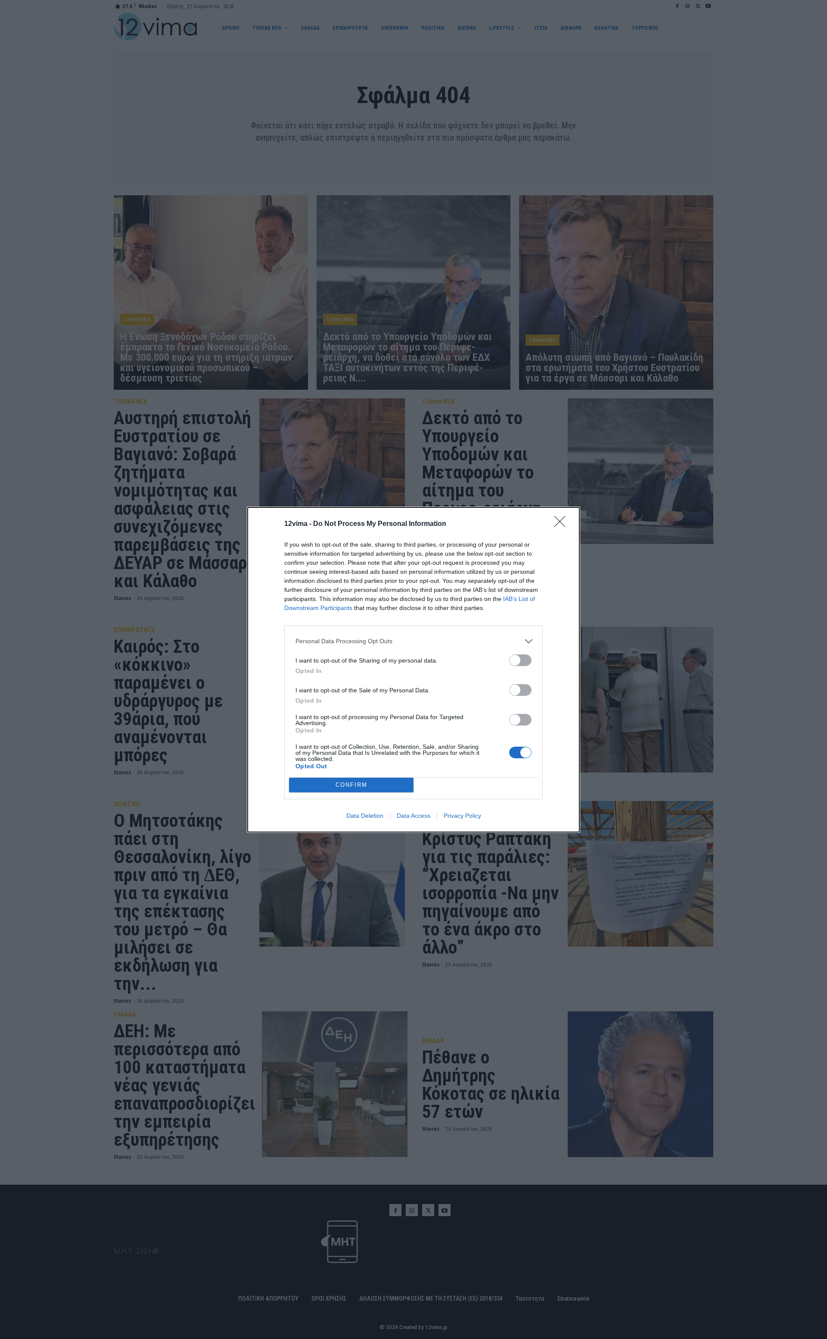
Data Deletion (364, 815)
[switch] (520, 660)
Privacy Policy (462, 815)
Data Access (413, 815)
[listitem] (413, 641)
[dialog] (413, 669)
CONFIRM (351, 785)
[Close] (562, 524)
